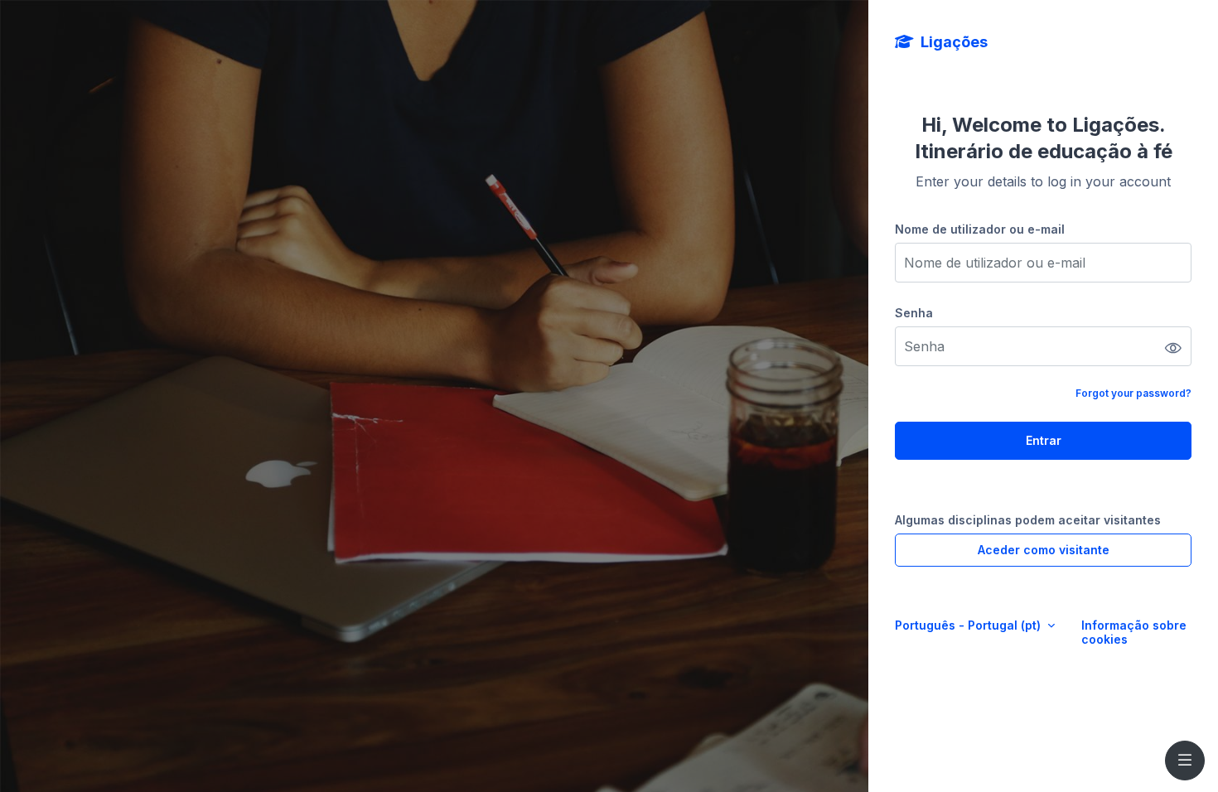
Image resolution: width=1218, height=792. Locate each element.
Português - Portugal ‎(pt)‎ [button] (969, 625)
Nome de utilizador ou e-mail (980, 229)
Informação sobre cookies (1134, 632)
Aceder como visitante (1043, 550)
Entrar (1043, 440)
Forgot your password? (1133, 393)
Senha (914, 313)
